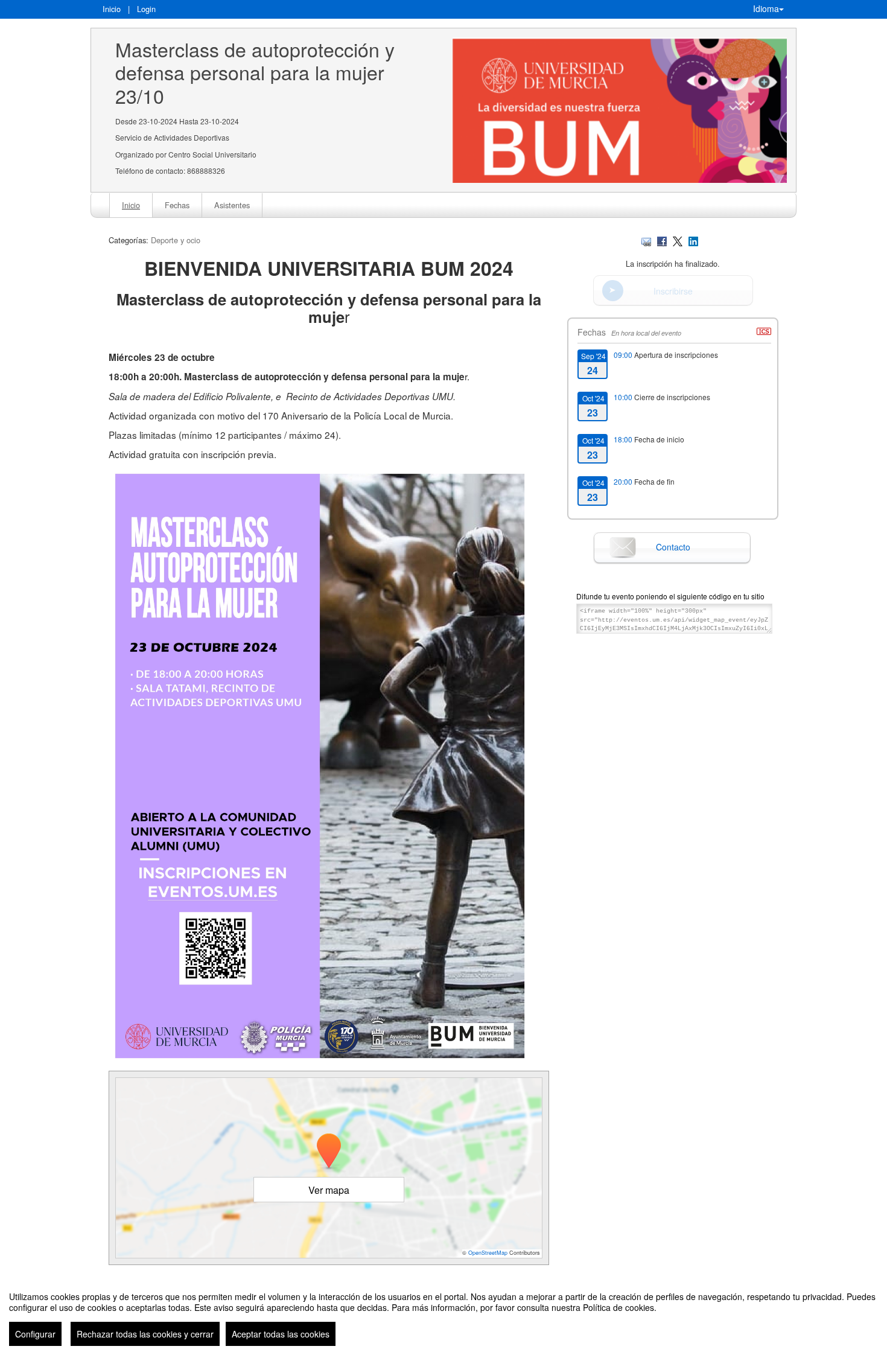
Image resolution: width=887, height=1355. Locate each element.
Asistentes (232, 205)
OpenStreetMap (487, 1253)
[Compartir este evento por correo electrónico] (646, 240)
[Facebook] (662, 240)
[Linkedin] (693, 240)
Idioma (766, 8)
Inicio (112, 8)
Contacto (673, 547)
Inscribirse (673, 291)
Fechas (177, 205)
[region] (443, 1314)
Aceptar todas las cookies (280, 1334)
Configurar (35, 1334)
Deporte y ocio (175, 240)
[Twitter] (677, 240)
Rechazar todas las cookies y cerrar (145, 1334)
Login (146, 8)
